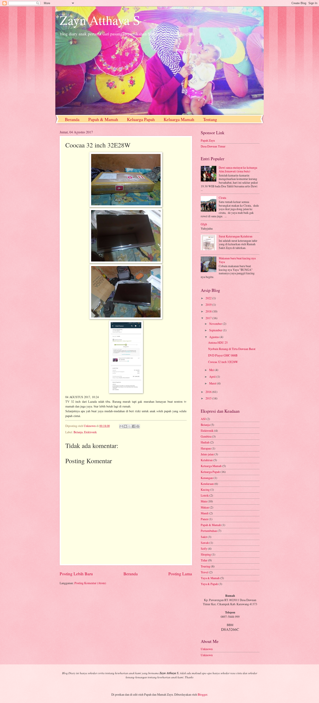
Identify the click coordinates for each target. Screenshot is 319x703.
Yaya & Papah (210, 584)
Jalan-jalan (207, 454)
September (216, 330)
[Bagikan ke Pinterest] (138, 426)
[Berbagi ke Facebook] (134, 426)
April (212, 376)
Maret (213, 383)
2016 (209, 392)
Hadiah (205, 442)
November (216, 324)
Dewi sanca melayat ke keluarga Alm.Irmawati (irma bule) (238, 169)
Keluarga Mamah (179, 119)
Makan (205, 507)
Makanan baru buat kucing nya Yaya (237, 260)
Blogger (202, 694)
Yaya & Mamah (210, 578)
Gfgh (204, 224)
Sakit (204, 537)
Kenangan (207, 478)
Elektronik (90, 432)
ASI (203, 419)
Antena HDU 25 (218, 342)
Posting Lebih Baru (76, 573)
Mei (212, 370)
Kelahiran (207, 460)
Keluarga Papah (141, 119)
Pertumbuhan (209, 531)
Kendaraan (207, 484)
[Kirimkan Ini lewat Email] (121, 426)
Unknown (207, 649)
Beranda (72, 119)
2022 (209, 298)
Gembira (206, 436)
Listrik (205, 495)
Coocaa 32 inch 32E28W (223, 362)
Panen (205, 519)
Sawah (205, 543)
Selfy (204, 548)
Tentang (210, 119)
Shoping (206, 554)
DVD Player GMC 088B (222, 355)
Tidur (204, 560)
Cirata (222, 198)
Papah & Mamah (103, 119)
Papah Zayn (208, 140)
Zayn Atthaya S (100, 20)
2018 (209, 311)
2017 (209, 318)
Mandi (205, 513)
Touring (206, 566)
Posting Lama (180, 573)
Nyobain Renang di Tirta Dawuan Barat (231, 349)
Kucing (205, 489)
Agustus (214, 337)
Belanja (78, 432)
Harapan (206, 448)
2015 (209, 398)
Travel (205, 572)
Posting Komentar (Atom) (90, 583)
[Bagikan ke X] (129, 426)
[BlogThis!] (125, 426)
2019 (209, 304)
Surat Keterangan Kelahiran (235, 236)
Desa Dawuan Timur (213, 146)
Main (204, 501)
